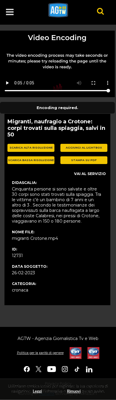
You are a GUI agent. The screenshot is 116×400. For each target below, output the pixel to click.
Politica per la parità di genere (40, 353)
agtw (64, 10)
